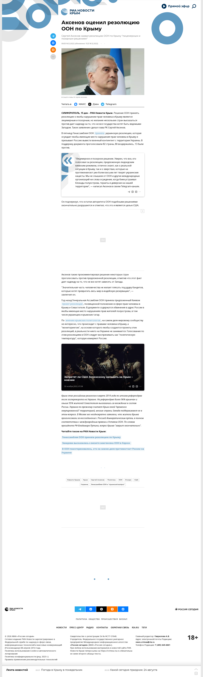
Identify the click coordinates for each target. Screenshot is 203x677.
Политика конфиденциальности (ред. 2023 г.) (26, 656)
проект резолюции (72, 304)
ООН (120, 480)
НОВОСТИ (61, 628)
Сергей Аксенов (97, 480)
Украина (84, 484)
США (136, 480)
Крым (85, 480)
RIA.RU (135, 628)
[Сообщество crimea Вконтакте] (90, 609)
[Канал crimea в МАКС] (123, 609)
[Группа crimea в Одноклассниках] (112, 609)
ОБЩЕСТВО (94, 619)
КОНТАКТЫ (102, 628)
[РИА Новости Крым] (77, 12)
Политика (111, 480)
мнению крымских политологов (83, 320)
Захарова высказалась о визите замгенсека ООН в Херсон (96, 443)
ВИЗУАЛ (123, 619)
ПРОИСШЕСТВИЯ (109, 619)
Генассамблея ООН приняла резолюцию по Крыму (91, 437)
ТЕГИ (144, 628)
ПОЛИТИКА (81, 619)
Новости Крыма (73, 480)
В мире (128, 480)
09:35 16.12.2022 (67, 44)
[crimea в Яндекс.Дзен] (101, 609)
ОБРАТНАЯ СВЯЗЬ (120, 628)
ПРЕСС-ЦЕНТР (76, 628)
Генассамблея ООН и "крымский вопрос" (108, 484)
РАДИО (90, 628)
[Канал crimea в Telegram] (80, 609)
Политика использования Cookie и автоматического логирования (30, 652)
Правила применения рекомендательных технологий (31, 659)
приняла (99, 133)
